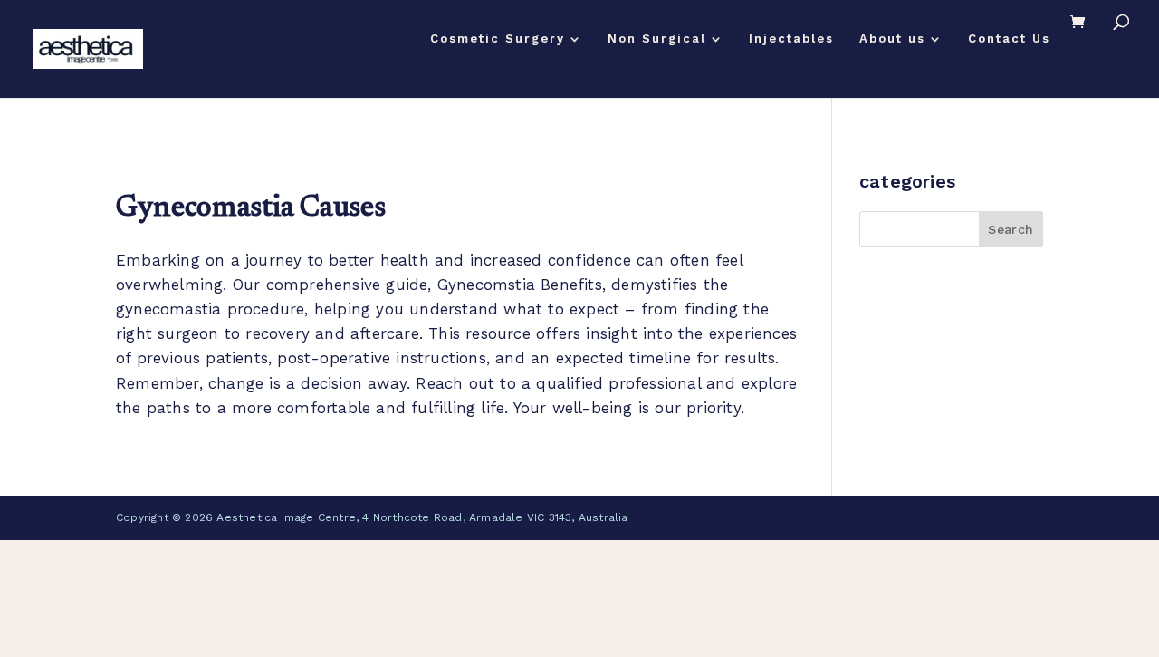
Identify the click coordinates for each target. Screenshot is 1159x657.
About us (892, 39)
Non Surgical (657, 39)
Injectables (791, 39)
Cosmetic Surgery (497, 39)
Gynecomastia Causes (250, 208)
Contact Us (1009, 39)
